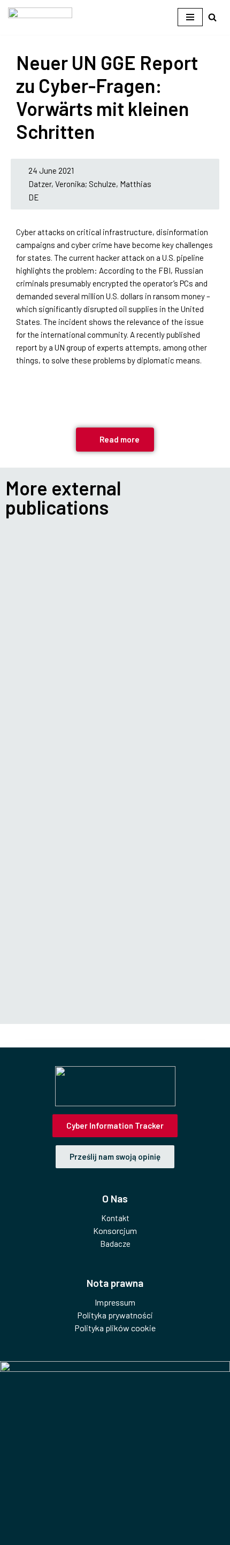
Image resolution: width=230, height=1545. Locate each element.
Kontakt (115, 1218)
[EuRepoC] (40, 17)
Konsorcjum (115, 1230)
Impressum (115, 1302)
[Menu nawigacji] (190, 17)
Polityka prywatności (115, 1315)
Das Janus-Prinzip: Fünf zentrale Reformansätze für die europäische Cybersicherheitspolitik (97, 776)
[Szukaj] (212, 17)
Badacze (115, 1243)
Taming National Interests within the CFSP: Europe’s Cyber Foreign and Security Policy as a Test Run (114, 959)
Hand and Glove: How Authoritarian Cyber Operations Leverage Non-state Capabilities (112, 579)
